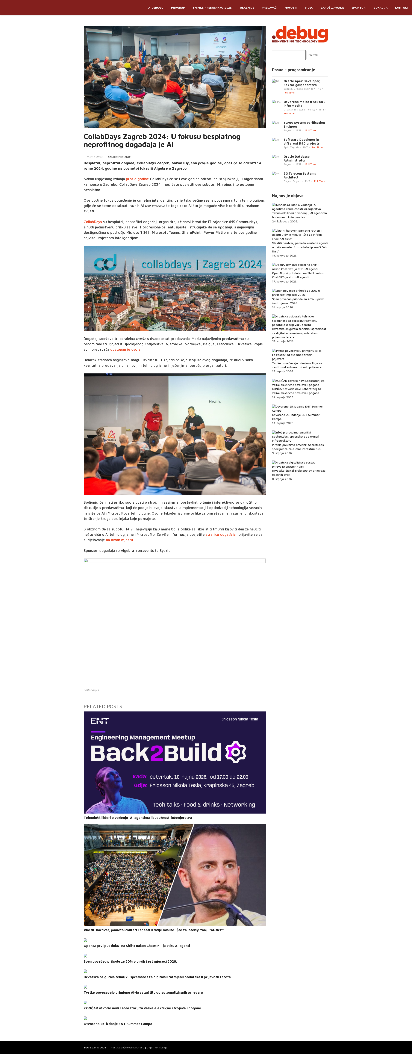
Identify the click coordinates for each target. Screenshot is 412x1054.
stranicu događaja (221, 534)
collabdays (91, 690)
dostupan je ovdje (125, 349)
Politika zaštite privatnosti (127, 1047)
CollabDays (93, 222)
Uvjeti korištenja (157, 1047)
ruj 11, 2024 (94, 157)
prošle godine (137, 179)
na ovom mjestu (119, 540)
